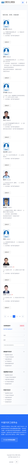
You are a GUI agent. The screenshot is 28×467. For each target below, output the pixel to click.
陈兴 (7, 180)
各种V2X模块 (14, 214)
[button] (14, 335)
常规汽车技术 (6, 71)
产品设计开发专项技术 (10, 377)
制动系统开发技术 (7, 216)
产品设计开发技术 (9, 357)
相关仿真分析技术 (7, 129)
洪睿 (7, 294)
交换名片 (7, 42)
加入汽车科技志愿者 (10, 439)
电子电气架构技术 (15, 35)
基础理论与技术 (9, 354)
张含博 (7, 152)
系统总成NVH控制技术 (8, 69)
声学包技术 (6, 65)
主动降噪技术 (21, 63)
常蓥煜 (7, 267)
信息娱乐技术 (14, 63)
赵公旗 (7, 29)
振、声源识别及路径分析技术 (17, 65)
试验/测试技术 (8, 359)
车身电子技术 (16, 216)
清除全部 (22, 325)
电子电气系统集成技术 (18, 129)
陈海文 (7, 207)
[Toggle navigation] (22, 2)
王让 (7, 120)
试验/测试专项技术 (9, 379)
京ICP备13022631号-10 (14, 457)
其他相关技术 (8, 365)
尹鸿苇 (7, 92)
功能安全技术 (18, 69)
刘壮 (7, 239)
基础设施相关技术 (9, 363)
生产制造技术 (8, 361)
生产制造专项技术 (9, 381)
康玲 (7, 57)
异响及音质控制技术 (9, 67)
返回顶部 (11, 462)
